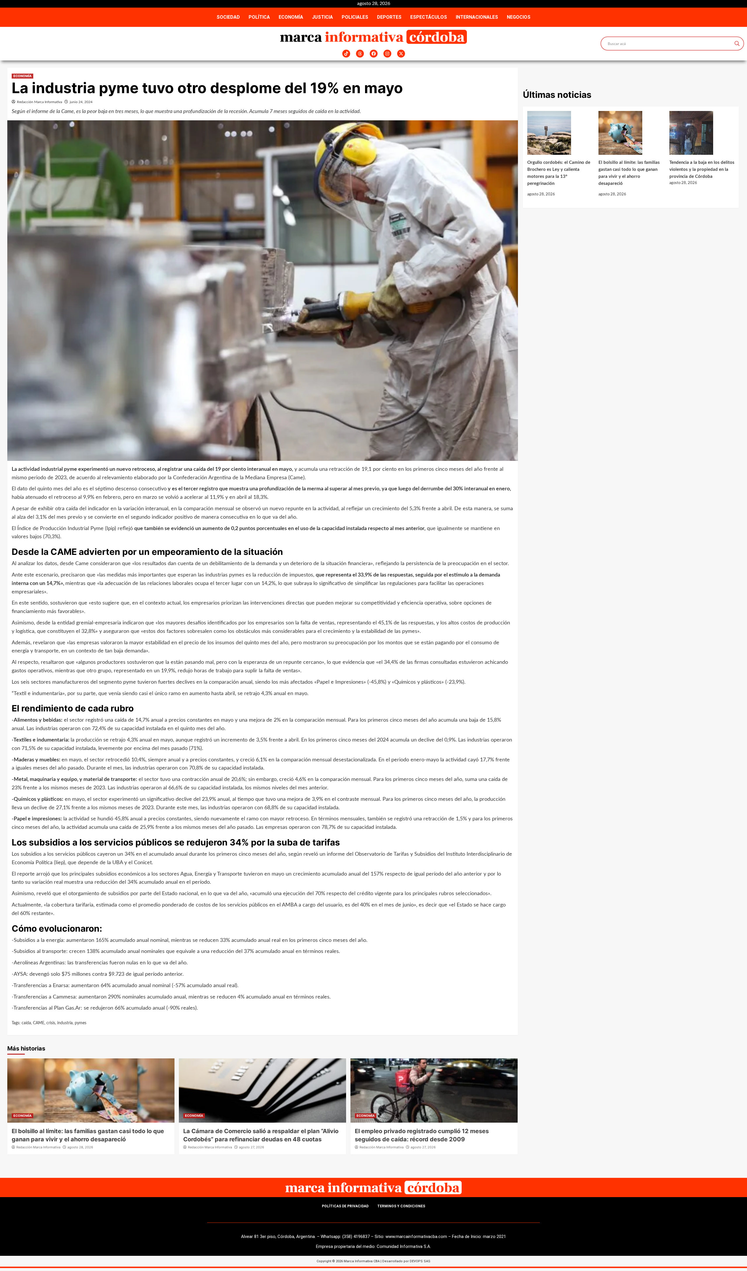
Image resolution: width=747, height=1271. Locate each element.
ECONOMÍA (291, 17)
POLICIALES (355, 17)
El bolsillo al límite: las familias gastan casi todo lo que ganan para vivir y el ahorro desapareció (629, 173)
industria (65, 1023)
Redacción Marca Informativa (39, 102)
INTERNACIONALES (477, 17)
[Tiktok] (346, 54)
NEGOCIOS (518, 17)
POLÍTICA (259, 17)
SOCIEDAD (228, 17)
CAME (38, 1023)
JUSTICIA (322, 17)
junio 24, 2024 (81, 102)
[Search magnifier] (737, 43)
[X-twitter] (401, 54)
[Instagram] (387, 54)
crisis (50, 1023)
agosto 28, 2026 (80, 1147)
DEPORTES (389, 17)
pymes (80, 1023)
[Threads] (360, 54)
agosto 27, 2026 (251, 1147)
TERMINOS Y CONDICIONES (401, 1206)
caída (26, 1023)
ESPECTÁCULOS (428, 17)
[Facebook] (374, 54)
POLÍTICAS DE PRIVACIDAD (345, 1206)
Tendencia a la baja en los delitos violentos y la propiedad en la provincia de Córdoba (701, 169)
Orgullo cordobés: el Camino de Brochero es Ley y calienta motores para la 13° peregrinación (558, 173)
